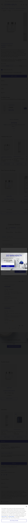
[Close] (26, 506)
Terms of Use (4, 516)
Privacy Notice (11, 516)
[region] (14, 514)
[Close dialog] (26, 254)
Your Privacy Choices (14, 520)
